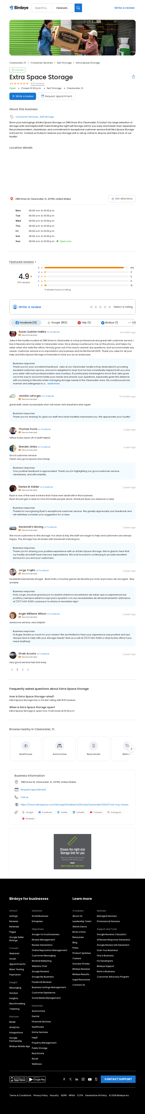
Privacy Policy (40, 1095)
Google (29, 812)
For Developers (105, 960)
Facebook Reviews (42, 982)
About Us (77, 916)
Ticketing (14, 1008)
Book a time (79, 931)
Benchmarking (17, 1003)
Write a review (124, 8)
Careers (76, 958)
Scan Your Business (107, 950)
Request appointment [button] (33, 789)
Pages (12, 931)
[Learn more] (72, 851)
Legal (34, 1037)
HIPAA (72, 1095)
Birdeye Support (105, 966)
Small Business (40, 916)
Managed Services (107, 916)
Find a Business (105, 955)
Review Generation (42, 944)
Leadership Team (81, 921)
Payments (15, 974)
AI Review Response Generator (113, 939)
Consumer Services (41, 62)
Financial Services (41, 1021)
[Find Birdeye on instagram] (83, 1079)
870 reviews (37, 83)
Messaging (15, 987)
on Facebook (53, 331)
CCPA (80, 1095)
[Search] (78, 8)
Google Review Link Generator (113, 944)
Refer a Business (106, 971)
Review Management (43, 939)
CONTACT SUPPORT (118, 1079)
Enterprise (37, 921)
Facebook (47, 812)
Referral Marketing (41, 960)
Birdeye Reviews (81, 968)
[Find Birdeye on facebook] (64, 1079)
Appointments (17, 964)
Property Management (44, 1042)
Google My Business (43, 976)
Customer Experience (43, 992)
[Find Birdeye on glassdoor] (96, 1079)
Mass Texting (16, 969)
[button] (27, 669)
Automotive (38, 1010)
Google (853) (59, 322)
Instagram (116, 812)
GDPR (64, 1095)
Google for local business (45, 934)
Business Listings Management (49, 987)
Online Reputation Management (49, 950)
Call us (24, 797)
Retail (35, 1058)
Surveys (13, 992)
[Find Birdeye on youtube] (90, 1079)
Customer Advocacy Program (113, 976)
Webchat (14, 953)
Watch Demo (79, 926)
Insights (13, 998)
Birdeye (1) (111, 322)
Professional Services (108, 921)
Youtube (98, 812)
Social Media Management (46, 997)
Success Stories (81, 963)
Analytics (14, 1027)
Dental (35, 1016)
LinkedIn (80, 812)
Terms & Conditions (20, 1095)
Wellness (37, 1063)
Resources (78, 937)
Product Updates (81, 953)
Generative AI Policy (96, 1095)
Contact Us (78, 984)
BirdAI (12, 1021)
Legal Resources (81, 979)
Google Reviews (40, 971)
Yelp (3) (86, 322)
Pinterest (30, 818)
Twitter (64, 812)
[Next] (131, 749)
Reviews (13, 921)
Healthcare (38, 1026)
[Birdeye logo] (19, 7)
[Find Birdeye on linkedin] (76, 1079)
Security (54, 1095)
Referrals (14, 926)
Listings (13, 916)
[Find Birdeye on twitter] (70, 1079)
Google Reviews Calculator (111, 934)
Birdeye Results (80, 974)
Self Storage (64, 62)
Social (12, 958)
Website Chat (39, 966)
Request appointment (58, 96)
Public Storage (39, 1048)
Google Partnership (15, 1039)
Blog (74, 942)
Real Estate (38, 1053)
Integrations (16, 1032)
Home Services (40, 1032)
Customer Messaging (44, 955)
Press (75, 947)
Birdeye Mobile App (19, 1046)
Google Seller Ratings (16, 939)
